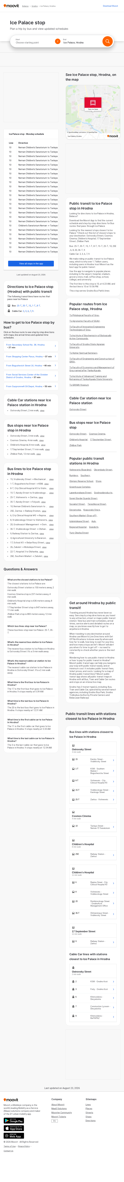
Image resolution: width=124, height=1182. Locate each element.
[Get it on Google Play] (14, 1121)
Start (18, 39)
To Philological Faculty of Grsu (84, 315)
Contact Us (8, 1151)
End (64, 39)
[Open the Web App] (14, 1136)
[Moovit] (11, 6)
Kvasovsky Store (91, 510)
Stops (88, 1116)
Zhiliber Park (75, 445)
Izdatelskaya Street (79, 521)
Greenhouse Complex (79, 487)
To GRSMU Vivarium (79, 385)
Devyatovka (75, 510)
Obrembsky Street (103, 470)
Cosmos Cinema (97, 434)
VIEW (42, 410)
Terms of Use (10, 1146)
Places (89, 1108)
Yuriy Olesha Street (79, 533)
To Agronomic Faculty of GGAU (84, 321)
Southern (85, 475)
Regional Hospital (77, 527)
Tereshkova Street (97, 504)
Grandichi (93, 527)
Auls (93, 521)
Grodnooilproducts (103, 492)
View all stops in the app (31, 263)
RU (54, 1121)
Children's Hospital (78, 439)
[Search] (107, 41)
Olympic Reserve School (81, 481)
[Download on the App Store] (14, 1128)
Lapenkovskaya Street (80, 492)
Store (98, 481)
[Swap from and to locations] (57, 41)
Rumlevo (73, 475)
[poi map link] (93, 112)
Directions (91, 1120)
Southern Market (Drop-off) (83, 515)
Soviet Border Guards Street (83, 498)
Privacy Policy (24, 1146)
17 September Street (100, 439)
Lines (88, 1104)
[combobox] (34, 42)
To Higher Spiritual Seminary (83, 353)
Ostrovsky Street (77, 409)
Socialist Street (77, 504)
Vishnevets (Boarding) (80, 470)
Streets (89, 1112)
